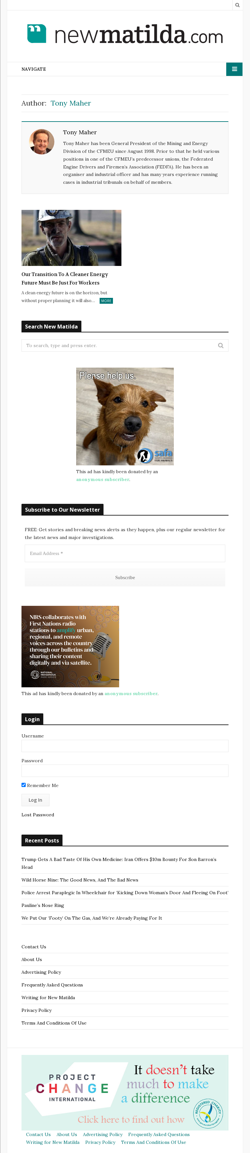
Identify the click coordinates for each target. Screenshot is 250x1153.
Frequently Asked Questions (52, 985)
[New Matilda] (125, 35)
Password (32, 761)
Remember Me (42, 785)
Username (32, 736)
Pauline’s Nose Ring (42, 905)
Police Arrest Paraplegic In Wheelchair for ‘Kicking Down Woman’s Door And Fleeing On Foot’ (125, 893)
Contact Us (33, 947)
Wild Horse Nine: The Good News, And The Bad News (79, 880)
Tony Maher (80, 132)
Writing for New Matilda (48, 997)
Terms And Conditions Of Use (54, 1023)
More (106, 301)
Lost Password (37, 815)
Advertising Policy (41, 972)
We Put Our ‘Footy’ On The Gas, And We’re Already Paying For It (91, 918)
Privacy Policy (36, 1010)
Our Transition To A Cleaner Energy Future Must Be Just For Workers (64, 278)
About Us (31, 959)
